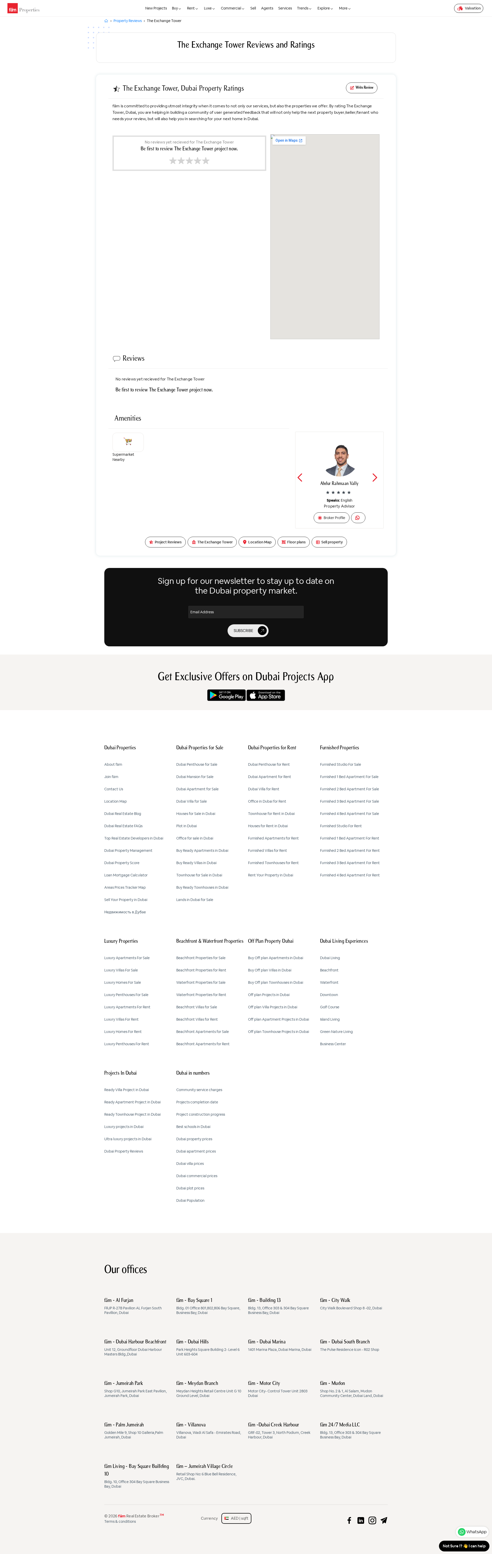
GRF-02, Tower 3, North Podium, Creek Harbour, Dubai (279, 1431)
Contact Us (113, 789)
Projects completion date (197, 1102)
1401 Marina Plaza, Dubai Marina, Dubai (279, 1346)
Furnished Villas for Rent (267, 850)
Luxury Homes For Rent (123, 1031)
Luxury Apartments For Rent (127, 1007)
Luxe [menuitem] (208, 8)
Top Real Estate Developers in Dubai (133, 838)
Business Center (333, 1044)
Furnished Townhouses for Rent (273, 863)
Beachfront (329, 970)
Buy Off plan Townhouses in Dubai (275, 982)
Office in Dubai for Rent (267, 801)
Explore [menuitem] (323, 8)
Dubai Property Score (121, 863)
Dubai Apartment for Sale (197, 789)
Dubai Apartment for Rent (269, 776)
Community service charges (199, 1089)
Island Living (330, 1019)
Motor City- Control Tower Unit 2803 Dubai (278, 1389)
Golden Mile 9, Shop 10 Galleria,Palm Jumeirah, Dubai (133, 1431)
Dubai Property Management (128, 850)
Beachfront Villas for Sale (196, 1007)
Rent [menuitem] (191, 8)
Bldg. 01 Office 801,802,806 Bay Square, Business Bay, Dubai (208, 1306)
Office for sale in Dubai (194, 838)
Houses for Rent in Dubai (268, 826)
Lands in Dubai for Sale (194, 899)
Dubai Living (330, 958)
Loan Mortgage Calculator (126, 875)
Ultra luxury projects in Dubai (127, 1139)
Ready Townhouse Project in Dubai (132, 1114)
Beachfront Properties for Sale (200, 958)
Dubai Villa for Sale (191, 801)
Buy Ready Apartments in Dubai (202, 850)
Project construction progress (200, 1114)
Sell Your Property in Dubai (125, 899)
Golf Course (329, 1007)
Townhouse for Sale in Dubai (199, 875)
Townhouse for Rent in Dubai (271, 813)
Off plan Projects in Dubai (269, 994)
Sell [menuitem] (253, 8)
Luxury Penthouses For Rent (126, 1044)
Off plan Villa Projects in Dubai (272, 1007)
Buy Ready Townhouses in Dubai (202, 887)
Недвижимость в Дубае (125, 912)
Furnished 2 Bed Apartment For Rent (350, 850)
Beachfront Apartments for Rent (203, 1044)
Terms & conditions (120, 1521)
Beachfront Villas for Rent (197, 1019)
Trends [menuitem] (302, 8)
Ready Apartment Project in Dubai (132, 1102)
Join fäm (111, 776)
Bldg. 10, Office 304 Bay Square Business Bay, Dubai (136, 1476)
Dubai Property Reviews (123, 1151)
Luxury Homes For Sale (122, 982)
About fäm (113, 764)
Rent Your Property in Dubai (270, 875)
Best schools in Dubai (193, 1126)
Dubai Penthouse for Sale (196, 764)
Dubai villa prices (190, 1163)
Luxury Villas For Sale (121, 970)
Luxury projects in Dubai (124, 1126)
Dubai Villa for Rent (263, 789)
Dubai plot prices (190, 1188)
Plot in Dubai (186, 826)
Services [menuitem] (285, 8)
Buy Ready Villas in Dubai (196, 863)
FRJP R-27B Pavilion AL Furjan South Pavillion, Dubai (133, 1306)
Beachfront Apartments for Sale (202, 1031)
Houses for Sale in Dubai (195, 813)
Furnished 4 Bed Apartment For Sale (349, 813)
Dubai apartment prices (196, 1151)
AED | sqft (238, 1518)
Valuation (473, 8)
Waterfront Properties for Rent (201, 994)
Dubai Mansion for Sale (194, 776)
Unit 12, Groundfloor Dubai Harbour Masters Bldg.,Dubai (135, 1348)
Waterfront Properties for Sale (200, 982)
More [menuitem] (343, 8)
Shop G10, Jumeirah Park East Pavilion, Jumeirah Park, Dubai (135, 1389)
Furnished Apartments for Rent (273, 838)
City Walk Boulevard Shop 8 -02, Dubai (351, 1304)
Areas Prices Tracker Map (125, 887)
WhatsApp (476, 1532)
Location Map (115, 801)
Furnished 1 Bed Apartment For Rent (349, 838)
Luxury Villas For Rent (121, 1019)
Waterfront (329, 982)
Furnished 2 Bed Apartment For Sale (349, 789)
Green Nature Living (336, 1031)
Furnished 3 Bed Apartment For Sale (349, 801)
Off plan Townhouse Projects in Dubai (278, 1031)
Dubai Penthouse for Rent (269, 764)
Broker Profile (334, 517)
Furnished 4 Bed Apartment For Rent (350, 875)
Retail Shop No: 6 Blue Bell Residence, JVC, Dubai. (206, 1472)
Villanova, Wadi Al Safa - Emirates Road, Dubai (208, 1431)
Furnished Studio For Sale (340, 764)
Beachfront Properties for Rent (201, 970)
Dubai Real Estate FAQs (123, 826)
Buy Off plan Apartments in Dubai (275, 958)
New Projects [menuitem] (156, 8)
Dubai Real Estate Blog (122, 813)
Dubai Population (190, 1200)
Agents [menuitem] (267, 8)
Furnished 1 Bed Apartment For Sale (349, 776)
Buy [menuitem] (175, 8)
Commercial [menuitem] (231, 8)
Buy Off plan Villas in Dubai (269, 970)
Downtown (329, 994)
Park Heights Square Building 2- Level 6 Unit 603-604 (208, 1348)
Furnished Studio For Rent (341, 826)
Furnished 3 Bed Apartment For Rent (350, 863)
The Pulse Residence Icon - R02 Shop (349, 1346)
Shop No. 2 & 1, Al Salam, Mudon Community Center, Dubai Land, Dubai (351, 1389)
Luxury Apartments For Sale (127, 958)
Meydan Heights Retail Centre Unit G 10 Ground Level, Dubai (208, 1389)
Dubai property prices (194, 1139)
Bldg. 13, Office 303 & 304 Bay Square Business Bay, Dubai (278, 1306)
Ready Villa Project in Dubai (126, 1089)
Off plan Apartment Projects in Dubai (278, 1019)
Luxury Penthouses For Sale (126, 994)
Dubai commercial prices (196, 1176)
